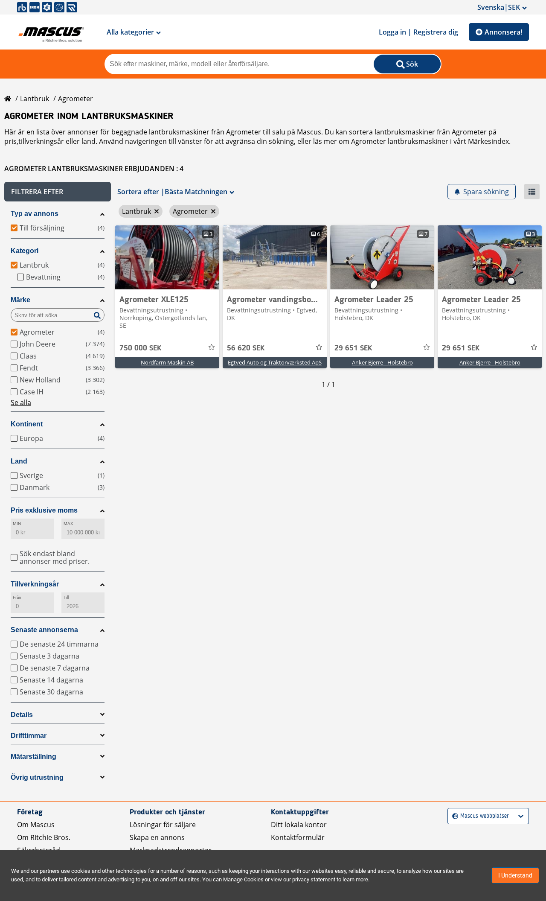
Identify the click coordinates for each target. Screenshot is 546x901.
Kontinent (27, 424)
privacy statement (313, 879)
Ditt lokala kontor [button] (299, 824)
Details (22, 714)
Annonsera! (503, 32)
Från (17, 597)
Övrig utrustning (37, 777)
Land (19, 461)
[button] (57, 191)
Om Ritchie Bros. (43, 837)
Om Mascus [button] (36, 824)
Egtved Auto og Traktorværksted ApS (275, 362)
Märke (20, 299)
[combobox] (453, 816)
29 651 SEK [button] (353, 348)
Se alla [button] (21, 402)
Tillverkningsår (35, 584)
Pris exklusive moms (44, 510)
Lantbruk (34, 98)
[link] (167, 257)
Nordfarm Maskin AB (167, 362)
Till (66, 597)
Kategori (24, 250)
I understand (515, 875)
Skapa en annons (157, 837)
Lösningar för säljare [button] (163, 824)
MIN (17, 523)
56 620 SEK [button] (245, 348)
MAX (68, 523)
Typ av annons (34, 213)
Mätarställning (33, 756)
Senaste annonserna (44, 629)
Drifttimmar (28, 735)
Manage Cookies (243, 879)
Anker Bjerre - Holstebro (382, 362)
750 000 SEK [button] (140, 348)
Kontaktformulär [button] (298, 837)
